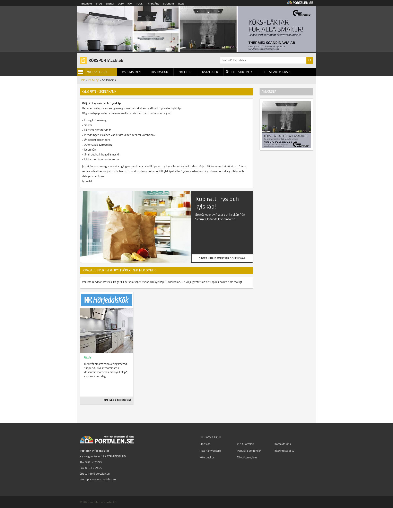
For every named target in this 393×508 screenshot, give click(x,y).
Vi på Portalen (245, 444)
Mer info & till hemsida (117, 400)
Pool (139, 3)
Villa (180, 3)
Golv (121, 3)
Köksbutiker (207, 457)
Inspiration (159, 71)
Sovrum (168, 3)
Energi (110, 3)
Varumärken (131, 71)
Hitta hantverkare (277, 71)
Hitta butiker (242, 71)
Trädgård (152, 3)
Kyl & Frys (93, 80)
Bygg (99, 3)
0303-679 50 (93, 462)
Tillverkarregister (247, 457)
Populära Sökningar (249, 450)
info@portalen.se (99, 473)
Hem (82, 80)
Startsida (205, 444)
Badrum (86, 3)
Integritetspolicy (284, 450)
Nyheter (185, 71)
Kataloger (210, 71)
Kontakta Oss (282, 444)
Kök (130, 3)
